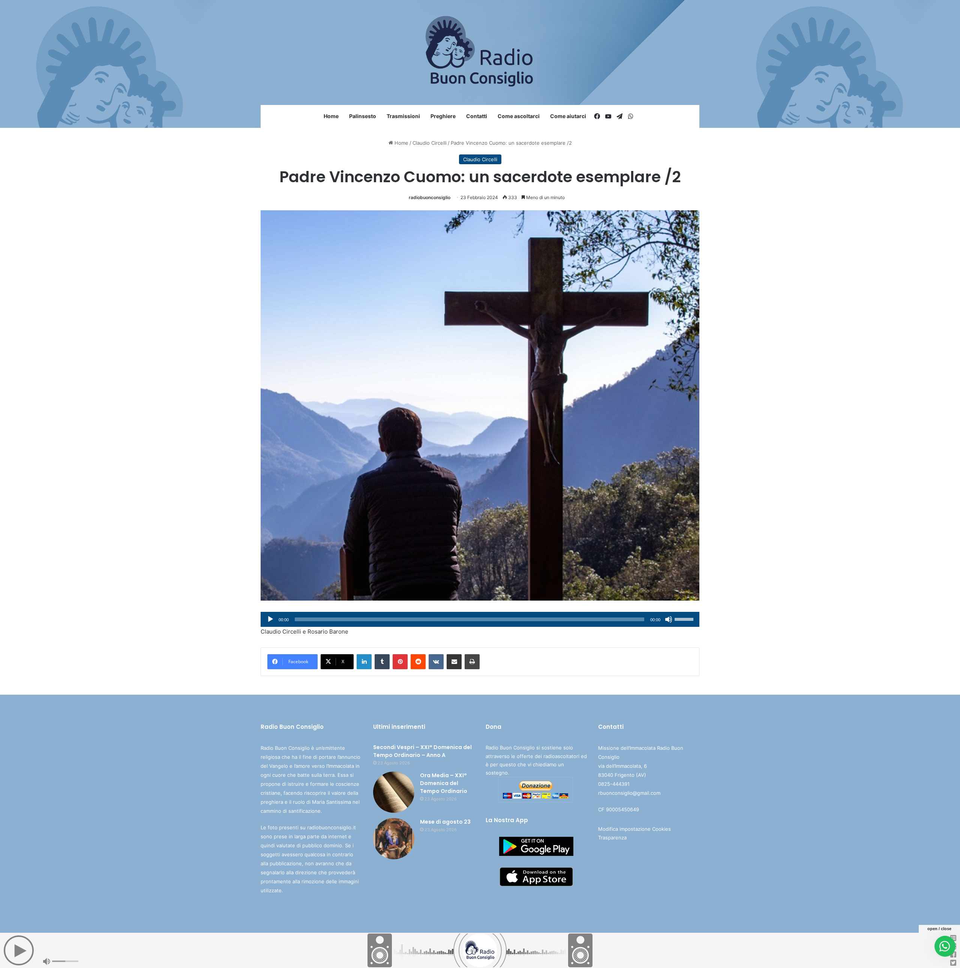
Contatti (476, 116)
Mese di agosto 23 (445, 822)
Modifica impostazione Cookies (634, 829)
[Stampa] (472, 661)
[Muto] (668, 619)
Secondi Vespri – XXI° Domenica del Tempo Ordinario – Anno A (422, 751)
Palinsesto (362, 116)
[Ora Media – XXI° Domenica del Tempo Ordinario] (393, 792)
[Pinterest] (400, 661)
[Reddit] (418, 661)
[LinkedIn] (364, 661)
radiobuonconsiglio (429, 197)
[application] (480, 619)
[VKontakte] (436, 661)
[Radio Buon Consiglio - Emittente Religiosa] (480, 52)
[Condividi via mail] (454, 661)
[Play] (270, 619)
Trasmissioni (403, 116)
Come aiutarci (568, 116)
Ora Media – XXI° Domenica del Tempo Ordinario (443, 783)
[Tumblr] (382, 661)
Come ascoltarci (519, 116)
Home (331, 116)
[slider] (685, 618)
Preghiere (443, 116)
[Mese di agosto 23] (393, 838)
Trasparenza (612, 838)
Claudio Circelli (429, 143)
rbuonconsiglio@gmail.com (629, 793)
